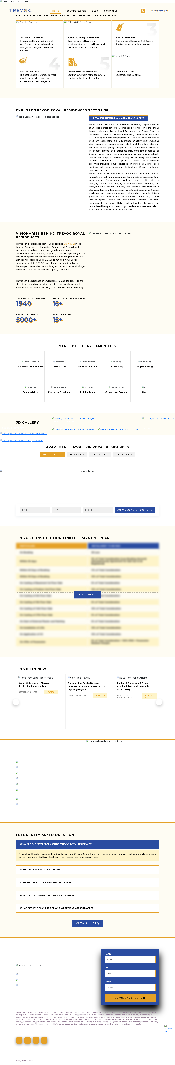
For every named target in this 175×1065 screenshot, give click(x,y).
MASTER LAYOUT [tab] (52, 455)
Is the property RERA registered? (40, 869)
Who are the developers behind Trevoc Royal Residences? (56, 844)
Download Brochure (130, 998)
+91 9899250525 (158, 10)
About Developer (75, 11)
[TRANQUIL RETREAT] (24, 440)
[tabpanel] (87, 471)
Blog (95, 11)
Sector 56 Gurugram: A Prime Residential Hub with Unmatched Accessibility (134, 686)
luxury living (69, 243)
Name (108, 954)
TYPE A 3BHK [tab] (77, 455)
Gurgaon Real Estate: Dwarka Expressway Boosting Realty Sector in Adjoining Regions (87, 686)
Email (108, 968)
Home (55, 11)
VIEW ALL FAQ (87, 923)
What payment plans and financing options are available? (56, 908)
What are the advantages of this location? (47, 895)
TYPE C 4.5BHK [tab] (124, 455)
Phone (109, 982)
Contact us (110, 11)
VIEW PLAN (87, 594)
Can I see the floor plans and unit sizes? (45, 882)
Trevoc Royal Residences (28, 280)
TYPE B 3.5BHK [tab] (100, 455)
